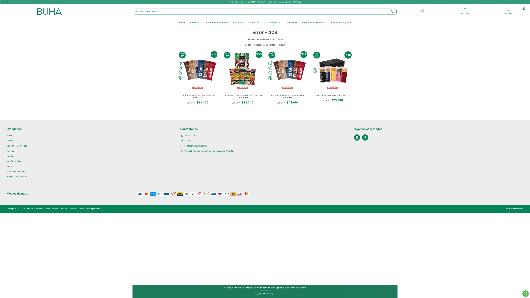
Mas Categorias (272, 22)
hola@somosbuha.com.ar (195, 146)
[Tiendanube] (514, 209)
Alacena (237, 22)
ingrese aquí (95, 209)
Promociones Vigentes (340, 22)
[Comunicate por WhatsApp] (525, 293)
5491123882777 (191, 135)
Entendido (265, 293)
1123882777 (190, 140)
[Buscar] (393, 11)
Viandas (252, 22)
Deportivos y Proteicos (216, 22)
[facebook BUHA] (7, 2)
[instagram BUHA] (4, 2)
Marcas (291, 22)
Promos (182, 22)
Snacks (194, 22)
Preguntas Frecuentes (312, 22)
